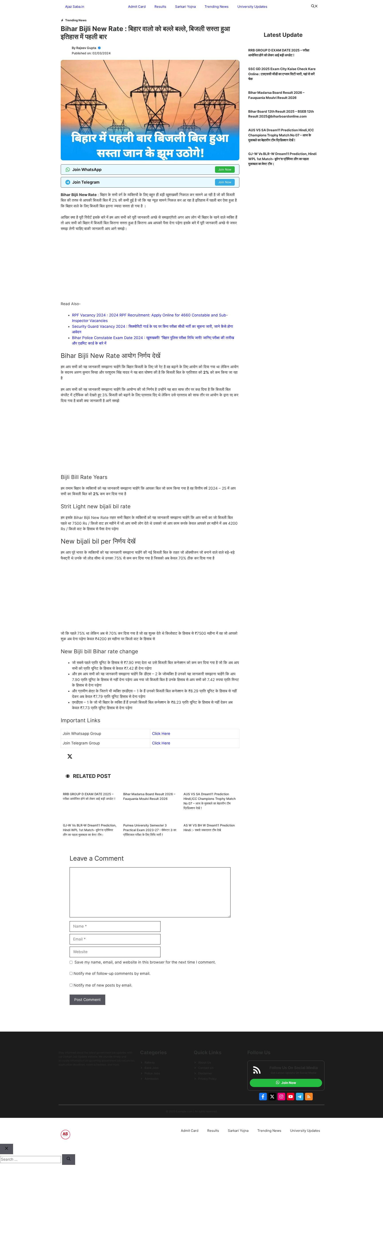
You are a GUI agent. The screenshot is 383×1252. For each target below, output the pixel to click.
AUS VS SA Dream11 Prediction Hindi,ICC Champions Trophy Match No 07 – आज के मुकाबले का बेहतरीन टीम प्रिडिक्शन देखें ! (281, 135)
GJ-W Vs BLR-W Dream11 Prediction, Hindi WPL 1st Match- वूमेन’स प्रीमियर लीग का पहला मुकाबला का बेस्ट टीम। (89, 829)
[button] (314, 6)
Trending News (217, 6)
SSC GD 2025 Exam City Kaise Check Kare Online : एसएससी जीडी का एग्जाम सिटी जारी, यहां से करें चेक (282, 74)
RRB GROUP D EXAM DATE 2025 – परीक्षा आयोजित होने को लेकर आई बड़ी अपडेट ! (278, 52)
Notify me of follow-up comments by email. (112, 973)
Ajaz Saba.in (74, 6)
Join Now (224, 169)
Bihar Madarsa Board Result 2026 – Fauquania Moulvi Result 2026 (276, 95)
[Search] (68, 1159)
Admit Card (137, 6)
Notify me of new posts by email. (103, 985)
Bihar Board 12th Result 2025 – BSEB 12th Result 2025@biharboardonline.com (281, 114)
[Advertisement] (150, 268)
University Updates (252, 6)
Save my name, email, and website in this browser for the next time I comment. (145, 962)
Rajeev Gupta (86, 48)
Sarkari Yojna (185, 6)
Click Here (161, 733)
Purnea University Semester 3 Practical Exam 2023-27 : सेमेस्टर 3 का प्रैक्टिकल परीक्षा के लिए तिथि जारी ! (149, 829)
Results (160, 6)
